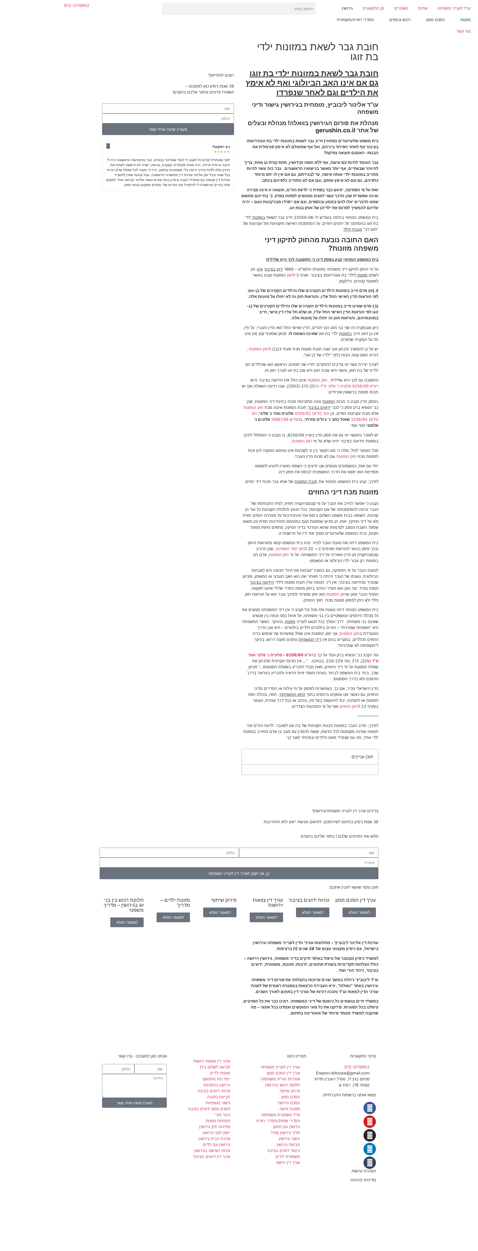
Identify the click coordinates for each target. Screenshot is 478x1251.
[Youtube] (369, 1121)
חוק (289, 275)
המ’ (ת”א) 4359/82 (312, 413)
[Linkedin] (369, 1149)
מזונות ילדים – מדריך (175, 902)
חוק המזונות (259, 348)
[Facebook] (369, 1108)
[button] (248, 757)
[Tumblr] (369, 1162)
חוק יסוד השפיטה (290, 548)
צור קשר (463, 31)
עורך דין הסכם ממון (355, 900)
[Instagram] (369, 1135)
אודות (422, 8)
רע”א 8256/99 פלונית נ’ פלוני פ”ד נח (346, 386)
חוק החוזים (349, 706)
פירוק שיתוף (224, 900)
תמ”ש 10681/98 (285, 419)
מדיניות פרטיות (363, 1179)
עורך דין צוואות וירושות (268, 902)
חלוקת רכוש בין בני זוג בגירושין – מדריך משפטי (123, 905)
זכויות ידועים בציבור (309, 900)
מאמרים (401, 8)
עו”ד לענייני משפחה (454, 8)
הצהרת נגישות (364, 1170)
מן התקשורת (373, 8)
